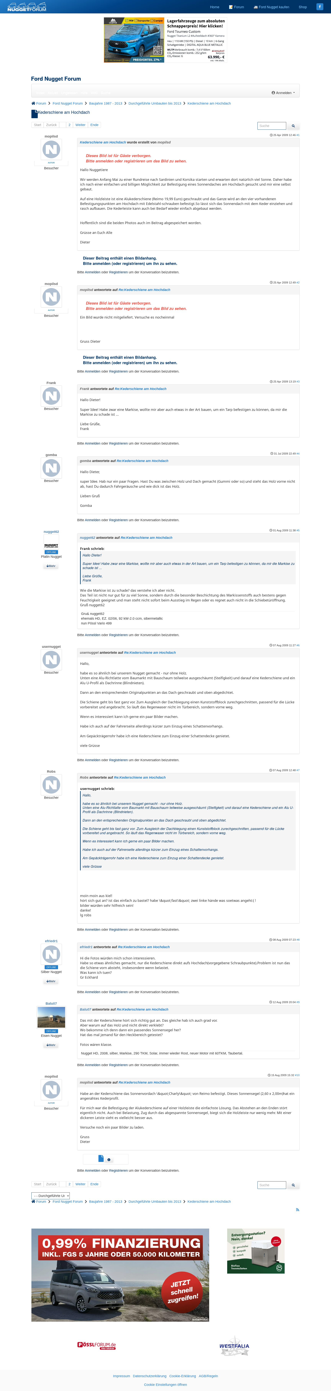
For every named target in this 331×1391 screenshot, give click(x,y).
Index (40, 92)
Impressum (121, 1376)
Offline (51, 552)
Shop (303, 6)
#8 (298, 939)
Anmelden (92, 272)
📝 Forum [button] (236, 6)
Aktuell (53, 92)
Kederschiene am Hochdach (103, 142)
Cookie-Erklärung (182, 1376)
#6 (298, 645)
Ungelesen (69, 92)
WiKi (94, 92)
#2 (298, 282)
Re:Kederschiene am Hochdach (144, 290)
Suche (106, 92)
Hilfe (84, 92)
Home (214, 6)
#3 (298, 381)
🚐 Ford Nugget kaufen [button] (271, 6)
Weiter (80, 125)
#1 (298, 135)
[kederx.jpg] (101, 1160)
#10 (297, 1075)
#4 (298, 453)
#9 (298, 1002)
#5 (298, 530)
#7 (298, 770)
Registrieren (118, 272)
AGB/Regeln (208, 1376)
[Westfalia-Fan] (234, 1346)
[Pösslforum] (96, 1346)
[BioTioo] (256, 1251)
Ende (94, 125)
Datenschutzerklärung (149, 1376)
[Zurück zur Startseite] (27, 6)
